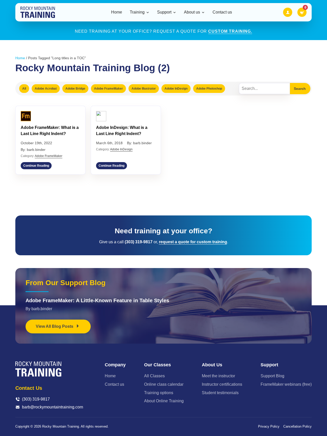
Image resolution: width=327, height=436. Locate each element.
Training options (158, 393)
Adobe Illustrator (144, 88)
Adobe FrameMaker (108, 88)
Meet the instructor (218, 376)
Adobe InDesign (176, 88)
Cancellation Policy (297, 426)
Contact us (222, 12)
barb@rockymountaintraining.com (52, 407)
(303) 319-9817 (36, 399)
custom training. (230, 31)
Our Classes (157, 364)
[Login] (287, 12)
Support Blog (272, 376)
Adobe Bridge (75, 88)
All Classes (154, 376)
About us (192, 12)
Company (115, 364)
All (24, 88)
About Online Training (164, 401)
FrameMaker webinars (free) (286, 384)
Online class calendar (163, 384)
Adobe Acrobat (46, 88)
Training (137, 12)
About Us (212, 364)
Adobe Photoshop (209, 88)
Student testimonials (220, 393)
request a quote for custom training (193, 242)
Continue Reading (36, 165)
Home (116, 12)
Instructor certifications (222, 384)
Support (164, 12)
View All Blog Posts (55, 326)
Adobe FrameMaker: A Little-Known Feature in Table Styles (97, 300)
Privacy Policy (268, 426)
